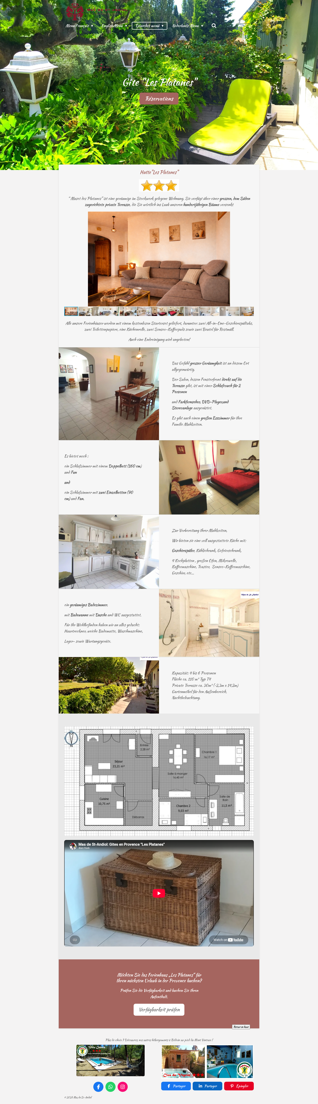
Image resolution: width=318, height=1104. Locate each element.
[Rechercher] (214, 25)
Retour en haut (241, 1027)
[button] (250, 215)
